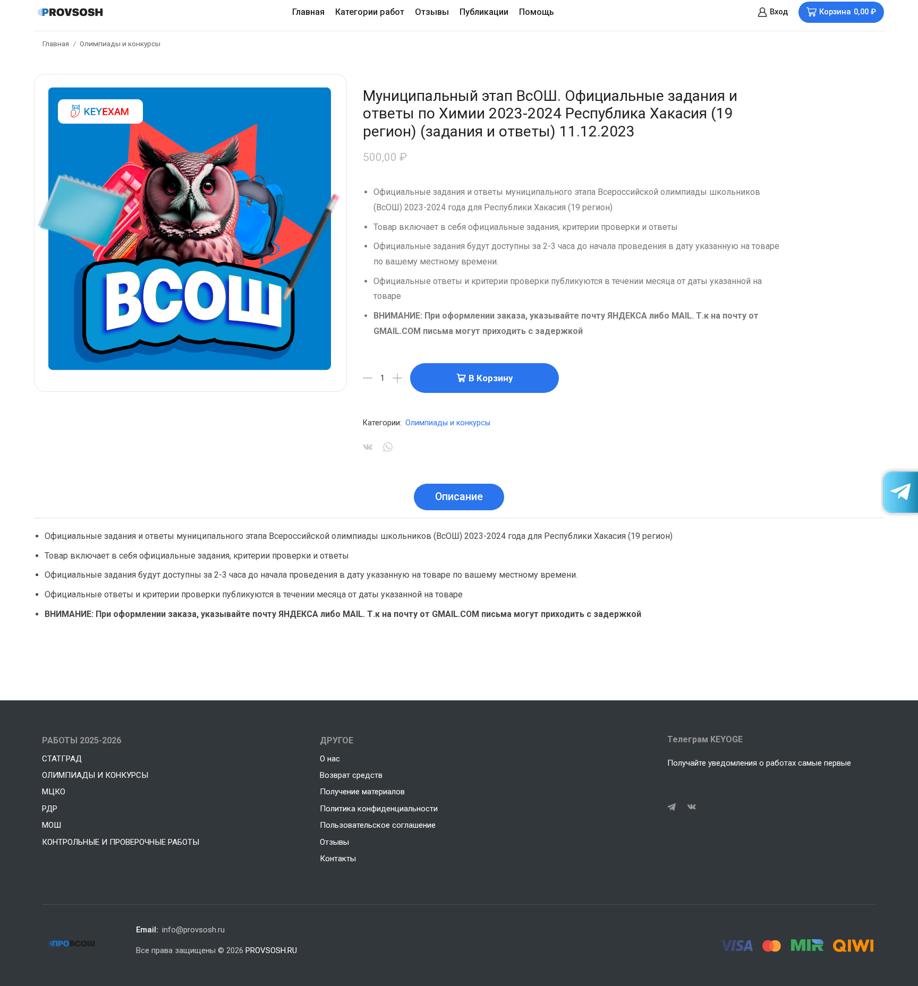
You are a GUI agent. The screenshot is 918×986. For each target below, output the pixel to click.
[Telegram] (671, 807)
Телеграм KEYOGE (705, 739)
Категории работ (369, 12)
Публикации (484, 12)
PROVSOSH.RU (271, 950)
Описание (459, 497)
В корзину (491, 378)
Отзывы (432, 12)
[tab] (459, 497)
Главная (308, 12)
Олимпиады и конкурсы (120, 43)
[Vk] (691, 807)
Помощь (536, 12)
